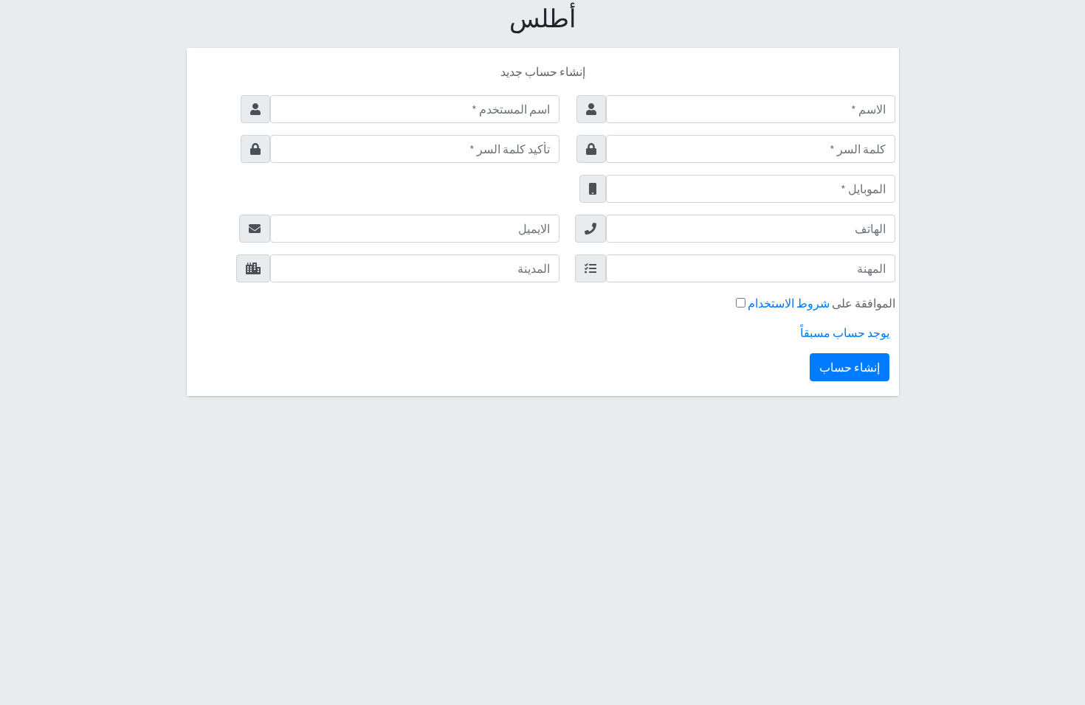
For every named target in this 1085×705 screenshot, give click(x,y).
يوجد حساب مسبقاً (844, 332)
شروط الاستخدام (787, 303)
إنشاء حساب (849, 367)
